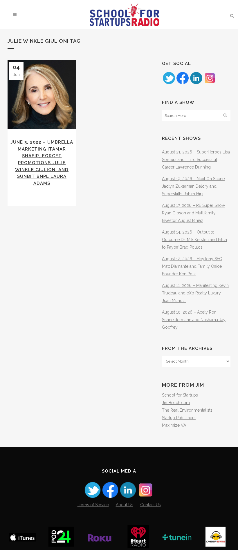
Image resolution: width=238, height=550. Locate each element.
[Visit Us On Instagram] (210, 83)
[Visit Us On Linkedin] (196, 83)
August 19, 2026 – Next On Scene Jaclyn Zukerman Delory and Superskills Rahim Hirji (193, 186)
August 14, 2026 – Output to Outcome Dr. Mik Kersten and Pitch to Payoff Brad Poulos (194, 239)
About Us (124, 504)
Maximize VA (174, 425)
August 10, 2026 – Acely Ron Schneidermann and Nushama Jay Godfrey (194, 320)
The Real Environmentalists (187, 410)
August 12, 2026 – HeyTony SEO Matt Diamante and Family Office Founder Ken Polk (192, 266)
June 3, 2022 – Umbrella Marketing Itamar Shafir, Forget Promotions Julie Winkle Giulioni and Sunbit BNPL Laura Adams (41, 163)
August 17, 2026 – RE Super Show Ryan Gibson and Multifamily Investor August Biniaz (193, 213)
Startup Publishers (179, 417)
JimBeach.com (176, 402)
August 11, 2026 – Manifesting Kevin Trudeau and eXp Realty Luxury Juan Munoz (195, 293)
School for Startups (180, 395)
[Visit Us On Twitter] (169, 83)
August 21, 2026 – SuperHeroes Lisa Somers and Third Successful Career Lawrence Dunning (196, 159)
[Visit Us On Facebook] (182, 83)
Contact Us (150, 504)
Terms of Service (93, 504)
